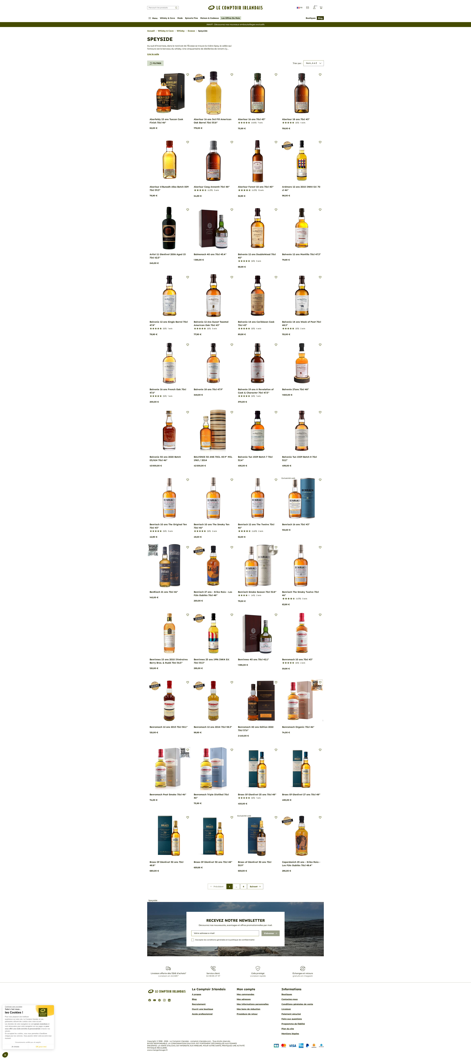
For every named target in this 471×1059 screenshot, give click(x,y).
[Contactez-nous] (307, 7)
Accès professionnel (202, 1014)
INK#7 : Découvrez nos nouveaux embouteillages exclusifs (235, 24)
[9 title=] (204, 190)
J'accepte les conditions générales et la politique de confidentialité (225, 940)
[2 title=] (241, 123)
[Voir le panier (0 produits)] (321, 7)
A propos (196, 994)
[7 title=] (202, 190)
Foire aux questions (291, 1019)
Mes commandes (245, 994)
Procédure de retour (247, 1014)
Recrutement (199, 1004)
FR (301, 8)
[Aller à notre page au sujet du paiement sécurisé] (299, 1045)
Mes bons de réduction (248, 1009)
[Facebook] (149, 1000)
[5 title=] (249, 123)
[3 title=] (244, 123)
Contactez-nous (289, 999)
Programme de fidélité (293, 1024)
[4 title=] (246, 123)
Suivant (253, 886)
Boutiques (311, 18)
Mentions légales (290, 1033)
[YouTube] (154, 1000)
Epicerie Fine (191, 18)
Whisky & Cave (167, 18)
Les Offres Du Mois (230, 18)
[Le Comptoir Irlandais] (235, 8)
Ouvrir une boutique (202, 1009)
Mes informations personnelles (253, 1004)
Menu (154, 18)
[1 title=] (239, 123)
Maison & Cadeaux (209, 18)
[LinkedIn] (169, 1000)
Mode (180, 18)
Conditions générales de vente (297, 1004)
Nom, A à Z (311, 63)
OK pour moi (41, 1047)
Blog (320, 18)
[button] (5, 1055)
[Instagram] (164, 1000)
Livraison (286, 1009)
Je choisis (15, 1047)
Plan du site (287, 1029)
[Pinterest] (159, 1000)
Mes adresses (244, 999)
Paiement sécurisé (291, 1014)
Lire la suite (153, 54)
